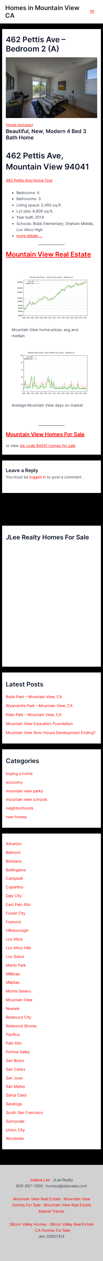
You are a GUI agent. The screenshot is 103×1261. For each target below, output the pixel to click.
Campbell (14, 878)
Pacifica (13, 1034)
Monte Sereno (18, 991)
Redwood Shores (21, 1026)
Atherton (14, 843)
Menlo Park (16, 965)
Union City (15, 1130)
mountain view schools (26, 799)
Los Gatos (15, 956)
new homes (16, 817)
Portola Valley (18, 1052)
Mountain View (19, 999)
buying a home (19, 773)
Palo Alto (14, 1043)
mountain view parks (24, 791)
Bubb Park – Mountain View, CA (34, 696)
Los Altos (14, 939)
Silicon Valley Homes (28, 1224)
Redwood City (18, 1017)
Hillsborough (17, 930)
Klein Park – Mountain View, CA (34, 714)
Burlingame (16, 870)
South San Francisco (24, 1112)
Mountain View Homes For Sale (45, 434)
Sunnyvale (15, 1121)
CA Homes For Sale (52, 1230)
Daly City (14, 895)
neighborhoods (20, 808)
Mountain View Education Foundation (39, 723)
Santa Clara (16, 1095)
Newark (13, 1008)
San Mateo (15, 1086)
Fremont (13, 922)
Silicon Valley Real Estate (71, 1224)
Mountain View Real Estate (48, 254)
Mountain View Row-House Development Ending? (50, 732)
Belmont (13, 852)
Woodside (15, 1138)
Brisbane (13, 861)
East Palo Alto (18, 904)
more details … (29, 235)
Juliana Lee (40, 1180)
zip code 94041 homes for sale (47, 445)
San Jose (14, 1078)
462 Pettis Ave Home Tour (29, 180)
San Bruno (15, 1060)
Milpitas (13, 982)
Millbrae (13, 974)
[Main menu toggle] (92, 11)
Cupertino (15, 887)
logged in (37, 477)
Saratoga (14, 1104)
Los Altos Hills (18, 947)
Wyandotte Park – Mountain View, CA (39, 705)
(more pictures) (19, 125)
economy (14, 782)
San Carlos (15, 1069)
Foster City (15, 913)
